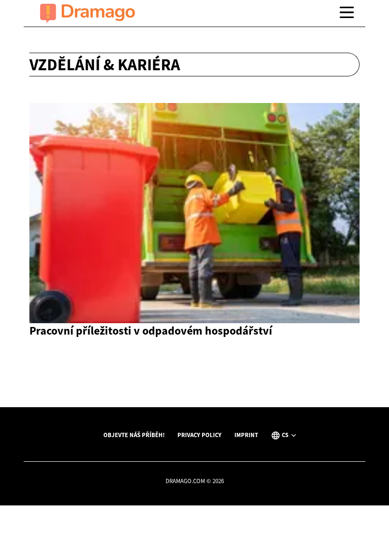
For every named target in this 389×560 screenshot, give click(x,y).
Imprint (246, 435)
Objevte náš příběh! (134, 435)
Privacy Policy (199, 435)
